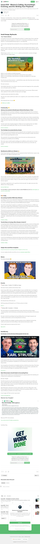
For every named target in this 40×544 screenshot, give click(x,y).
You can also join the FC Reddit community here (10, 420)
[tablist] (5, 483)
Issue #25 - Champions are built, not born (10, 498)
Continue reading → (4, 219)
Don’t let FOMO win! (5, 187)
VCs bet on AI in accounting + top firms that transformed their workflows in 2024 (15, 500)
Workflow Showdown (14, 53)
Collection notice (27, 536)
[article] (20, 500)
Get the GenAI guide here (5, 395)
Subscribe (32, 1)
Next (36, 475)
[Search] (38, 496)
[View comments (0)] (6, 15)
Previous (5, 475)
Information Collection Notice (19, 526)
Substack (14, 541)
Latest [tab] (5, 495)
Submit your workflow (6, 103)
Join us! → (3, 305)
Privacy (20, 536)
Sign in (37, 1)
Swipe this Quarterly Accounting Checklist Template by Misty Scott (14, 249)
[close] (30, 506)
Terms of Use (25, 525)
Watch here (3, 370)
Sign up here (3, 326)
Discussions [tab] (9, 495)
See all (3, 518)
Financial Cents (25, 19)
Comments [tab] (3, 482)
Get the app (25, 539)
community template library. (25, 252)
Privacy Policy (28, 526)
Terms (23, 536)
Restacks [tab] (7, 482)
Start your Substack (17, 539)
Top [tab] (2, 495)
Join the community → (5, 127)
